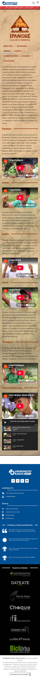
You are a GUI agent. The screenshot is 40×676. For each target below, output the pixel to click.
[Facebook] (13, 481)
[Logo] (9, 3)
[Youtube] (27, 481)
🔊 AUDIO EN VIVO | (28, 7)
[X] (22, 481)
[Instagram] (17, 481)
